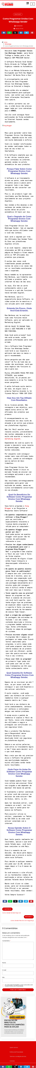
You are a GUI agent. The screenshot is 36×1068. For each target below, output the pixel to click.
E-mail (4, 970)
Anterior (8, 909)
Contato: (12, 1061)
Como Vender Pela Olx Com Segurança (22, 920)
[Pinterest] (32, 32)
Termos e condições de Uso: (18, 1056)
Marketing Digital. (13, 322)
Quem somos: (14, 1047)
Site (3, 977)
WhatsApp (17, 14)
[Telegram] (26, 32)
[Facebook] (3, 32)
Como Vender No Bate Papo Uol (11, 913)
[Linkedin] (20, 32)
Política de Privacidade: (16, 1052)
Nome (4, 963)
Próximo (28, 917)
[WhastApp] (9, 32)
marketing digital (12, 439)
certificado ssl (24, 725)
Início (5, 42)
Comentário (6, 941)
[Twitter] (15, 32)
